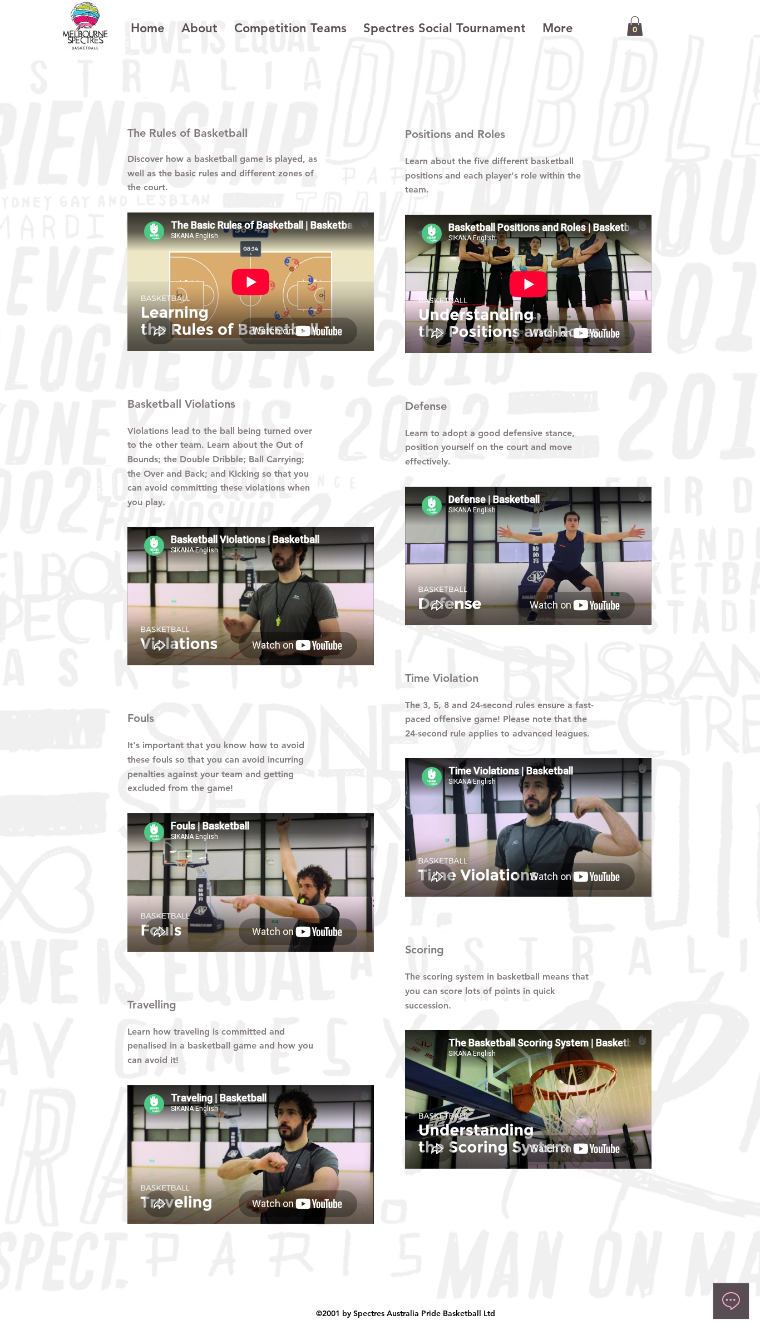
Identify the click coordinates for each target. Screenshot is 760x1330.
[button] (634, 26)
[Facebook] (364, 1287)
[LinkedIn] (411, 1287)
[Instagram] (388, 1287)
